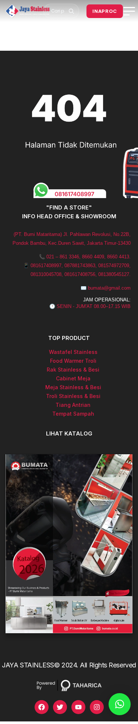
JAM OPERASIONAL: (107, 299)
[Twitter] (60, 707)
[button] (120, 704)
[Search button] (71, 11)
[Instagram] (97, 707)
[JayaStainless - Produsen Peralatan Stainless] (28, 11)
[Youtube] (78, 707)
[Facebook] (42, 707)
